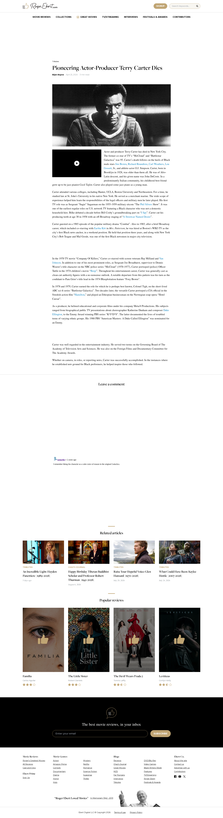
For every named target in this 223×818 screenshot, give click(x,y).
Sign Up (26, 778)
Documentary (59, 771)
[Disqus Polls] (111, 423)
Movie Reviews (42, 17)
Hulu (55, 782)
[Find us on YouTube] (179, 776)
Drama (56, 775)
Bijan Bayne (58, 75)
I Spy (144, 212)
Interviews (131, 17)
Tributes (55, 61)
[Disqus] (111, 487)
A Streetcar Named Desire (137, 216)
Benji (93, 271)
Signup (160, 6)
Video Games (150, 764)
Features (148, 771)
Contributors (181, 17)
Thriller (86, 779)
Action (56, 760)
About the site (180, 760)
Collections (63, 17)
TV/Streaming (110, 17)
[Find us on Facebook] (175, 776)
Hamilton (80, 294)
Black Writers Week (153, 768)
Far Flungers (119, 775)
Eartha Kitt (100, 228)
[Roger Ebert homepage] (40, 6)
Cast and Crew (29, 768)
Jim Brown (121, 164)
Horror (56, 779)
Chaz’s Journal (120, 764)
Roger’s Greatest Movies (34, 760)
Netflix (86, 764)
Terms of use (120, 812)
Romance (87, 768)
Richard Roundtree (138, 164)
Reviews (117, 760)
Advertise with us (182, 768)
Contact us (179, 764)
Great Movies (88, 17)
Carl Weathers (156, 164)
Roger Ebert (149, 779)
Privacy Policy (136, 812)
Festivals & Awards (155, 17)
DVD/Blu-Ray (150, 760)
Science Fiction (90, 771)
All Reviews (28, 764)
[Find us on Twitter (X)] (184, 776)
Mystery (87, 760)
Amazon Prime (60, 764)
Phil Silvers (146, 204)
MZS (116, 771)
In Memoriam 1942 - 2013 (101, 798)
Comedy (57, 768)
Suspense (87, 775)
